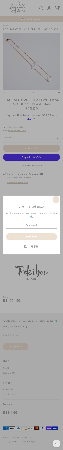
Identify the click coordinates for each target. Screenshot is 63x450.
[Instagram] (31, 246)
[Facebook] (25, 246)
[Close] (56, 199)
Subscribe (32, 236)
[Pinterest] (36, 246)
